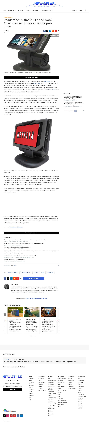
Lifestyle (59, 392)
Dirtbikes (50, 395)
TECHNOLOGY (61, 376)
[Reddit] (53, 31)
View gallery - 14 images (31, 77)
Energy (40, 380)
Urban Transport (72, 388)
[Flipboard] (56, 31)
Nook (42, 272)
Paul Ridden (14, 284)
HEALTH (80, 390)
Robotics (40, 388)
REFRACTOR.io (81, 376)
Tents (49, 415)
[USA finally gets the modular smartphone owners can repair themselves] (15, 312)
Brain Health (81, 394)
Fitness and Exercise (80, 399)
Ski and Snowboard (50, 411)
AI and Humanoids (62, 378)
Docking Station (26, 272)
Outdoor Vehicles (52, 380)
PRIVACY (31, 393)
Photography (60, 398)
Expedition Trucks (52, 397)
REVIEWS (31, 387)
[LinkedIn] (50, 31)
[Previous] (6, 320)
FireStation (12, 227)
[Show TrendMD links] (58, 265)
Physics (79, 388)
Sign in (6, 359)
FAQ (30, 399)
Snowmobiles (51, 413)
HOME (4, 10)
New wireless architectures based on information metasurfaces (16, 247)
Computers (60, 380)
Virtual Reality (61, 404)
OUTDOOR (20, 10)
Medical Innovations (80, 404)
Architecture (41, 378)
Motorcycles (71, 386)
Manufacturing (42, 382)
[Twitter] (47, 31)
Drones (59, 384)
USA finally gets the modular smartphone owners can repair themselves (15, 322)
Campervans (51, 391)
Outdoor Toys (51, 382)
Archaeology (81, 380)
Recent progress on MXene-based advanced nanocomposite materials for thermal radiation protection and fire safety (73, 97)
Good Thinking (61, 386)
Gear (49, 378)
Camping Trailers (52, 393)
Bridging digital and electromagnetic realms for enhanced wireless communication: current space (23, 243)
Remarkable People (62, 400)
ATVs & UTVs (51, 386)
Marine (70, 384)
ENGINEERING (11, 10)
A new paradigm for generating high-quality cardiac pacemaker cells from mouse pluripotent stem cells (24, 239)
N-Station (20, 227)
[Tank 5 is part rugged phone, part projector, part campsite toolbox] (48, 312)
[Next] (57, 320)
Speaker (36, 272)
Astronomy (80, 382)
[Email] (58, 31)
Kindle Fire (36, 83)
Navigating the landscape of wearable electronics (14, 259)
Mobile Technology (8, 17)
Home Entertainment (62, 390)
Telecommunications (62, 402)
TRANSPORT (35, 10)
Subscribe (12, 389)
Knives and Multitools (50, 400)
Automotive (71, 380)
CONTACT (31, 395)
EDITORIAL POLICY (31, 383)
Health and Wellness (80, 407)
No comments (35, 278)
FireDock (47, 81)
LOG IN (80, 10)
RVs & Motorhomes (51, 407)
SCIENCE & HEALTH (46, 10)
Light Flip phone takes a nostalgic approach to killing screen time (31, 322)
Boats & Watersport (50, 389)
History (59, 388)
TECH (27, 10)
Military (40, 386)
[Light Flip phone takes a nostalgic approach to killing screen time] (31, 312)
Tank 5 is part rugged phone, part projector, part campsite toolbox (48, 322)
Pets (59, 396)
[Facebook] (44, 31)
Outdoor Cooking (52, 403)
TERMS (30, 391)
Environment (81, 386)
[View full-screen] (58, 35)
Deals (59, 406)
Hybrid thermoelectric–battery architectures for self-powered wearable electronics (20, 255)
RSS (30, 397)
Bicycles (70, 382)
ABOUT (30, 380)
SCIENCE (80, 378)
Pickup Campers (51, 405)
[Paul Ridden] (6, 286)
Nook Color (51, 89)
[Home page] (44, 4)
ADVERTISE (31, 389)
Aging (79, 392)
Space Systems (42, 390)
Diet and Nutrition (82, 396)
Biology (79, 384)
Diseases (80, 401)
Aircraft (70, 378)
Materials (41, 384)
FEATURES (31, 385)
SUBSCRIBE (74, 10)
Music (59, 394)
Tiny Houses (51, 384)
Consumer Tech (61, 382)
